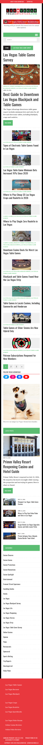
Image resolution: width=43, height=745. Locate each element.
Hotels (5, 594)
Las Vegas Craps (11, 703)
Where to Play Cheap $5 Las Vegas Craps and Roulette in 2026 (19, 196)
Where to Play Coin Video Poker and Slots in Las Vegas (28, 514)
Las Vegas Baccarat (12, 689)
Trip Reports (7, 661)
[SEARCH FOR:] (21, 39)
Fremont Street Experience (13, 86)
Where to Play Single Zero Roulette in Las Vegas (20, 222)
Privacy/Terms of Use (31, 738)
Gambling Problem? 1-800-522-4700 (13, 738)
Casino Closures (8, 555)
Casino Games (8, 216)
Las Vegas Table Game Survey (26, 88)
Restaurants (7, 646)
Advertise (30, 1)
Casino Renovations (9, 569)
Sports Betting (8, 656)
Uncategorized (8, 666)
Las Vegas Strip (8, 622)
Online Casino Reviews (13, 725)
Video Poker (7, 670)
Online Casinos (8, 632)
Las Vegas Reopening (9, 613)
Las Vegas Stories (9, 618)
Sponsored (6, 651)
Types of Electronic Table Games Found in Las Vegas (20, 146)
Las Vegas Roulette (12, 707)
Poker (5, 642)
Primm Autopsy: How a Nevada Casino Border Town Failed (27, 537)
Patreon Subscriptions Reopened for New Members (19, 357)
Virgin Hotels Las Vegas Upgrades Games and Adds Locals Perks (29, 525)
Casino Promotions (9, 565)
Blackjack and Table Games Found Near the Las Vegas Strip (21, 278)
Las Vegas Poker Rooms (13, 720)
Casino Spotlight (8, 574)
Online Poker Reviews (13, 729)
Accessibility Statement (12, 740)
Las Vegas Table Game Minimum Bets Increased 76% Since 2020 (20, 171)
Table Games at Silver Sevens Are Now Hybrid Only (20, 329)
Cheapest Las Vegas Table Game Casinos (28, 503)
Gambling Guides (8, 589)
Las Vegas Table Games (13, 685)
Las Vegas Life (7, 608)
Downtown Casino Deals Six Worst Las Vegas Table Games (20, 251)
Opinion (5, 637)
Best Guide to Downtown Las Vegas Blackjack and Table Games (21, 99)
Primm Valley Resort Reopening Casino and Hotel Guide (18, 466)
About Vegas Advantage (17, 1)
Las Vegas (26, 86)
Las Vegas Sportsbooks (13, 712)
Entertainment (7, 579)
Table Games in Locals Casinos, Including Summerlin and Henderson (21, 304)
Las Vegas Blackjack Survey (20, 271)
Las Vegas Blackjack (12, 694)
